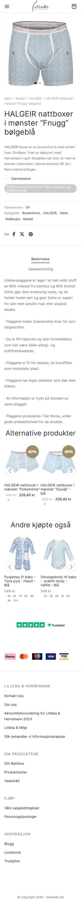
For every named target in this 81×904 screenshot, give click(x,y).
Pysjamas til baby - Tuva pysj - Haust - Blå (20, 580)
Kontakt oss (14, 696)
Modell (20, 98)
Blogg (9, 844)
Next (67, 53)
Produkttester (15, 772)
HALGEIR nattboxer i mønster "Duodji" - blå (57, 489)
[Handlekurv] (74, 6)
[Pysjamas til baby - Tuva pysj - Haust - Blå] (22, 553)
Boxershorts (31, 213)
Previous (13, 53)
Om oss (10, 704)
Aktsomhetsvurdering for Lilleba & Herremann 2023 (32, 716)
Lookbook (12, 852)
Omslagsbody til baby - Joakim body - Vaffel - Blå (58, 580)
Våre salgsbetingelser (21, 808)
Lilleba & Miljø (15, 727)
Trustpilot (12, 861)
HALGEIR (35, 98)
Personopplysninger (20, 816)
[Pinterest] (31, 234)
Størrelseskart (21, 178)
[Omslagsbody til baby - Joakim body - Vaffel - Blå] (59, 553)
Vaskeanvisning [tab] (40, 269)
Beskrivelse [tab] (40, 259)
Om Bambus (14, 763)
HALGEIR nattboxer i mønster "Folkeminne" (22, 487)
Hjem (7, 98)
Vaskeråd (11, 781)
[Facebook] (13, 234)
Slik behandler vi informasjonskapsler (34, 736)
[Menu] (7, 6)
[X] (22, 234)
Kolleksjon (13, 219)
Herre (64, 213)
